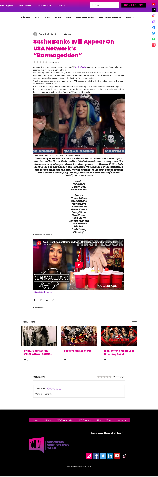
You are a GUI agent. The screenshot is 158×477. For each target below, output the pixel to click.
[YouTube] (117, 456)
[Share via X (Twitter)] (40, 300)
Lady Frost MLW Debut (77, 350)
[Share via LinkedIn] (46, 300)
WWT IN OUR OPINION (110, 17)
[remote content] (79, 265)
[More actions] (123, 34)
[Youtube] (154, 4)
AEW (37, 17)
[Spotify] (154, 39)
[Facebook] (154, 27)
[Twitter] (154, 33)
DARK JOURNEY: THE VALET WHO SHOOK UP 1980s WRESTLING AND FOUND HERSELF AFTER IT (38, 352)
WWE (47, 17)
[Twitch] (154, 22)
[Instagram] (154, 16)
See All (134, 321)
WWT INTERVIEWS (85, 17)
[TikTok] (154, 10)
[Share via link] (52, 300)
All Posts (25, 17)
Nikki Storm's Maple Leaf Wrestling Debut (119, 352)
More (128, 17)
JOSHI (58, 17)
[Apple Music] (154, 45)
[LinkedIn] (110, 456)
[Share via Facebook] (34, 300)
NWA (68, 17)
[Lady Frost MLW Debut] (79, 336)
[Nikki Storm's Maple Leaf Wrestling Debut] (119, 336)
